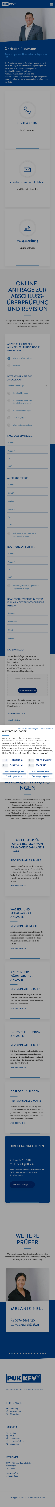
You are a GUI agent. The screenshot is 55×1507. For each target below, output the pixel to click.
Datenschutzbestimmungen (27, 728)
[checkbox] (5, 760)
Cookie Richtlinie (46, 728)
